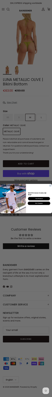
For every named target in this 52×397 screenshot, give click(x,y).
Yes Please (39, 198)
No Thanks (39, 203)
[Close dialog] (50, 186)
